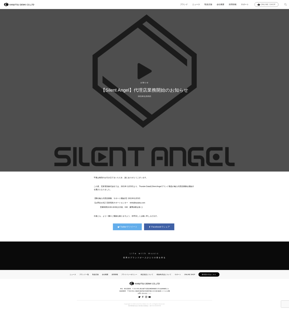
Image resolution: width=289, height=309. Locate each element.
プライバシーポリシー (129, 274)
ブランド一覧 (84, 274)
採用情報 (233, 4)
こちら (149, 293)
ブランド (184, 4)
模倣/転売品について (164, 274)
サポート (245, 4)
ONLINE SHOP (189, 274)
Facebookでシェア (160, 227)
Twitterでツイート (128, 227)
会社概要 (220, 4)
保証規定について (147, 274)
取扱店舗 (208, 4)
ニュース (196, 4)
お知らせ (144, 82)
